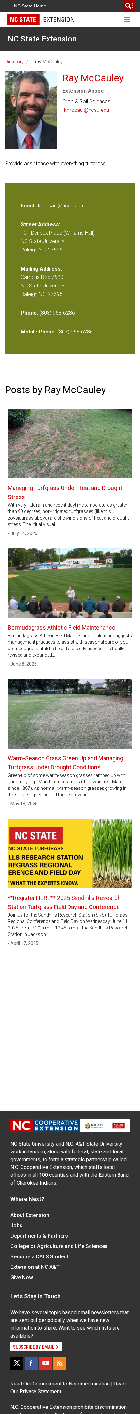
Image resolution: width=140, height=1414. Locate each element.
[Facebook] (31, 1363)
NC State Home (30, 5)
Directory (14, 61)
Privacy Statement (40, 1391)
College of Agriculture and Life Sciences (59, 1246)
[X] (16, 1363)
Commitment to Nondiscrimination (71, 1384)
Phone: (29, 313)
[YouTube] (45, 1363)
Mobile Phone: (38, 332)
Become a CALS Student (39, 1257)
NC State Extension (42, 38)
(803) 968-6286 (57, 313)
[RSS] (59, 1363)
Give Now (21, 1277)
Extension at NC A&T (35, 1267)
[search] (129, 6)
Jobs (16, 1225)
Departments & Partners (39, 1236)
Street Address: (40, 224)
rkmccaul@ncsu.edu (86, 110)
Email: (28, 206)
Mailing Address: (41, 269)
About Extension (29, 1215)
